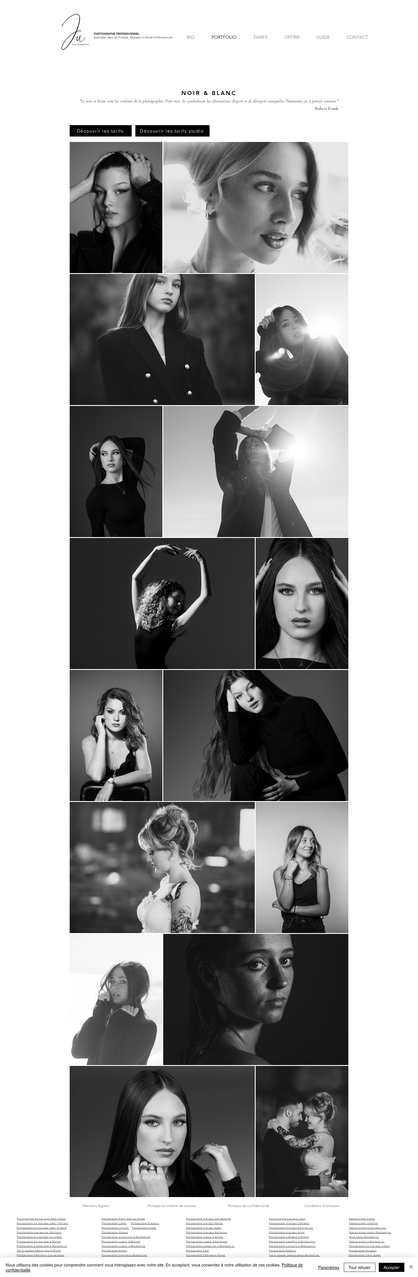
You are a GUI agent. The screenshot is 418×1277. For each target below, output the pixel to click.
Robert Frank (326, 108)
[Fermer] (411, 1267)
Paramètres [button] (328, 1267)
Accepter (392, 1267)
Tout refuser (360, 1267)
